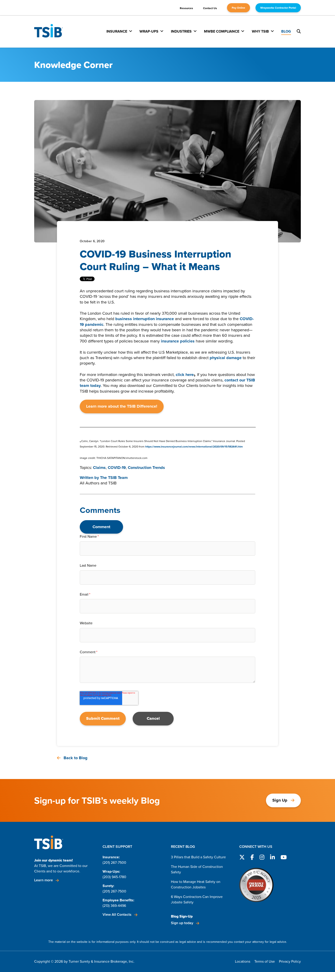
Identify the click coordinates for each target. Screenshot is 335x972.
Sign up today (182, 923)
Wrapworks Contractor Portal (278, 8)
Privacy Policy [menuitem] (290, 961)
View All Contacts (117, 914)
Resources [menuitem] (186, 8)
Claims (99, 467)
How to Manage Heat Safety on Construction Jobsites (195, 884)
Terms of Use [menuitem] (264, 961)
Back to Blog (75, 758)
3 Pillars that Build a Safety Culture (198, 857)
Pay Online (238, 8)
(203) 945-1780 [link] (114, 876)
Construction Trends (146, 467)
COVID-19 (117, 467)
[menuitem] (119, 31)
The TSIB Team (114, 478)
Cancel (153, 718)
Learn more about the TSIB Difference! (121, 406)
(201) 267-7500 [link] (114, 862)
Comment (101, 527)
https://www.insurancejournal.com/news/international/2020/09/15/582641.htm (194, 447)
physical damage (226, 358)
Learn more (44, 880)
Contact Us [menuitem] (210, 8)
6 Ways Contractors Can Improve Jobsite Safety (197, 899)
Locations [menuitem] (242, 961)
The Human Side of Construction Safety (197, 869)
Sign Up (279, 800)
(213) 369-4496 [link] (114, 905)
